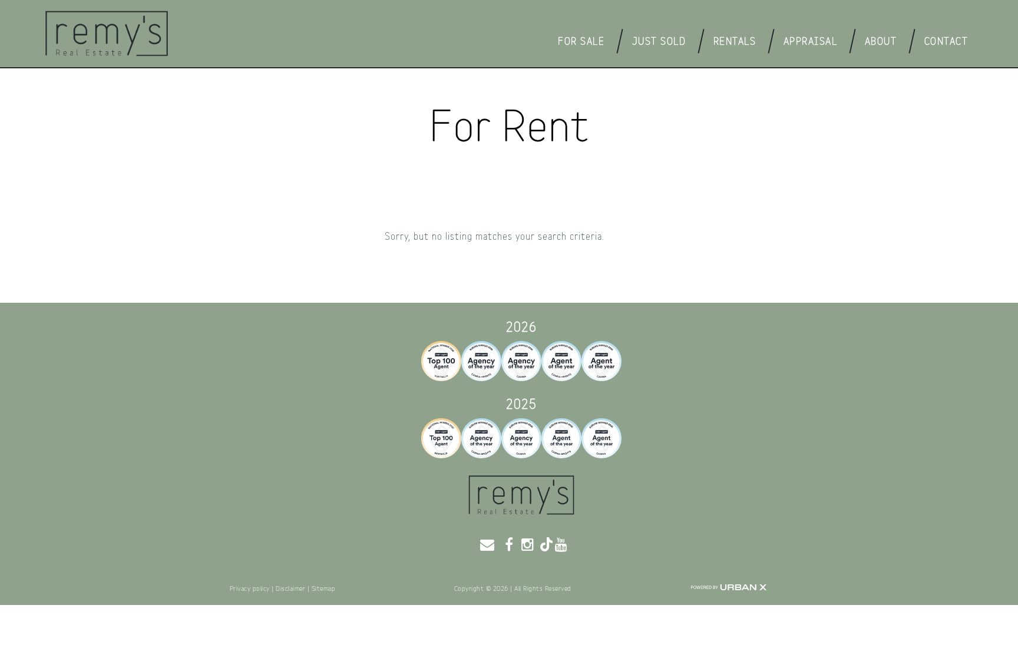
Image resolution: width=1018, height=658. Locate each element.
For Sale (581, 42)
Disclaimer (290, 589)
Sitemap (324, 589)
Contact (946, 42)
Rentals (734, 42)
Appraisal (811, 42)
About (881, 42)
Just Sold (659, 42)
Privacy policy (250, 589)
